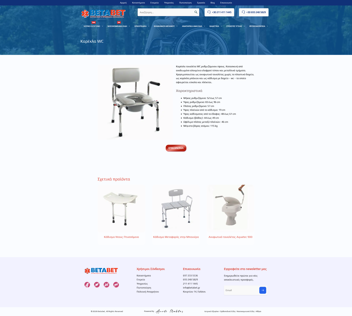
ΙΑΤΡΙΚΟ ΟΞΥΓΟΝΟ (92, 26)
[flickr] (116, 284)
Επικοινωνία (226, 3)
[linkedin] (106, 284)
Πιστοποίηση (185, 3)
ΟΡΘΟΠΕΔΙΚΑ (140, 26)
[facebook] (87, 284)
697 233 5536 (190, 275)
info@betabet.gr (191, 287)
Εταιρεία (154, 3)
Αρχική (123, 3)
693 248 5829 (190, 279)
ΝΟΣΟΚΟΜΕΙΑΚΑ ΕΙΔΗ (117, 26)
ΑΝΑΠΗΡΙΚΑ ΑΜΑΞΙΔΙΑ (192, 26)
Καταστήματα (138, 3)
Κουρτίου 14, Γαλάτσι (194, 291)
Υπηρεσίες (169, 3)
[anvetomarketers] (168, 311)
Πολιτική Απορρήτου (148, 291)
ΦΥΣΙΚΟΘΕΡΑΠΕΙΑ (257, 26)
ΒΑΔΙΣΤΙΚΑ (214, 26)
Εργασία (201, 3)
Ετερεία (141, 279)
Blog (213, 3)
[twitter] (97, 284)
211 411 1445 (190, 283)
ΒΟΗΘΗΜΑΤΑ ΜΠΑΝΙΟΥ (164, 26)
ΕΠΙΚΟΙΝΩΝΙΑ (176, 148)
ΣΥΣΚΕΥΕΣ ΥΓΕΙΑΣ (234, 26)
